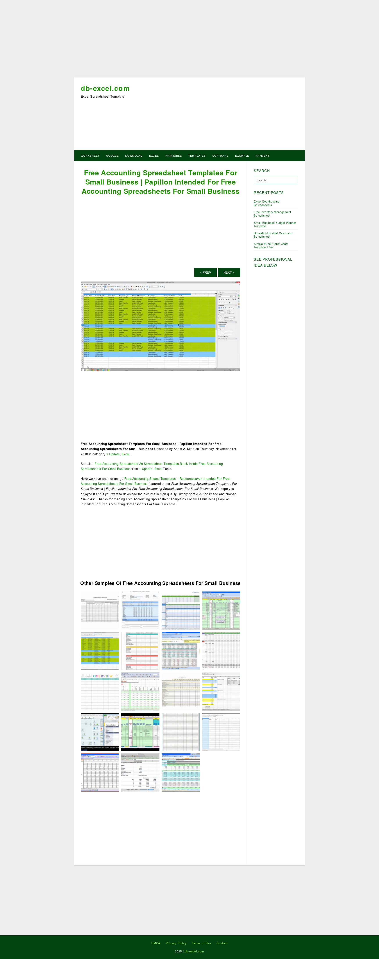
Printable (173, 155)
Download (134, 155)
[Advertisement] (189, 40)
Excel (154, 155)
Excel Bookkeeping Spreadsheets (266, 203)
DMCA (155, 943)
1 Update (113, 454)
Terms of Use (201, 943)
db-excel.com (105, 88)
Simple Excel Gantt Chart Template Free (271, 245)
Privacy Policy (176, 943)
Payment (263, 155)
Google (112, 155)
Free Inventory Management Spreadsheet (272, 213)
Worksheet (90, 155)
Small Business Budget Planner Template (275, 224)
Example (242, 155)
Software (220, 155)
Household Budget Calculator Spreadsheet (273, 235)
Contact (222, 943)
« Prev (205, 272)
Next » (229, 272)
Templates (197, 155)
